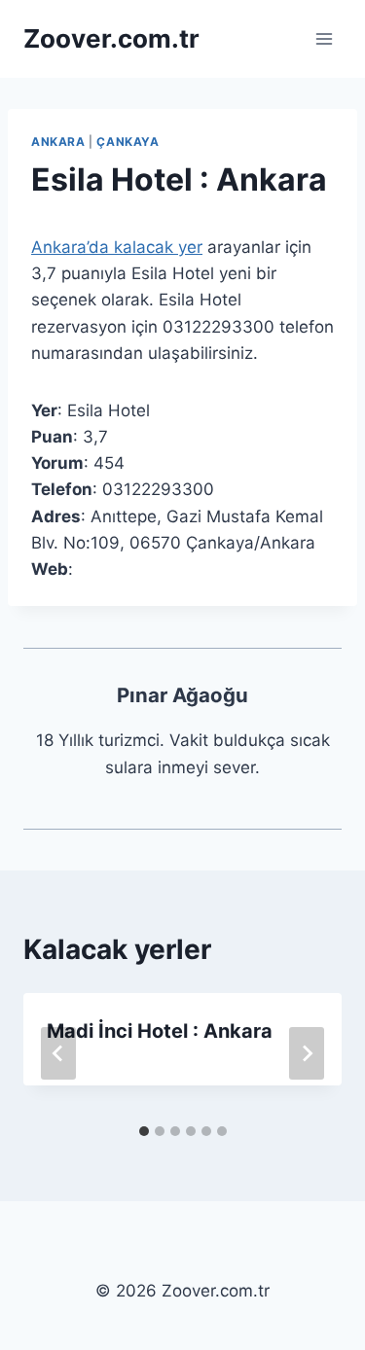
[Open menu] (324, 38)
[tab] (144, 1131)
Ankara (58, 141)
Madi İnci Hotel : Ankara (160, 1031)
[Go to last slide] (58, 1053)
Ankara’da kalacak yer (116, 247)
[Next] (306, 1053)
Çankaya (127, 141)
